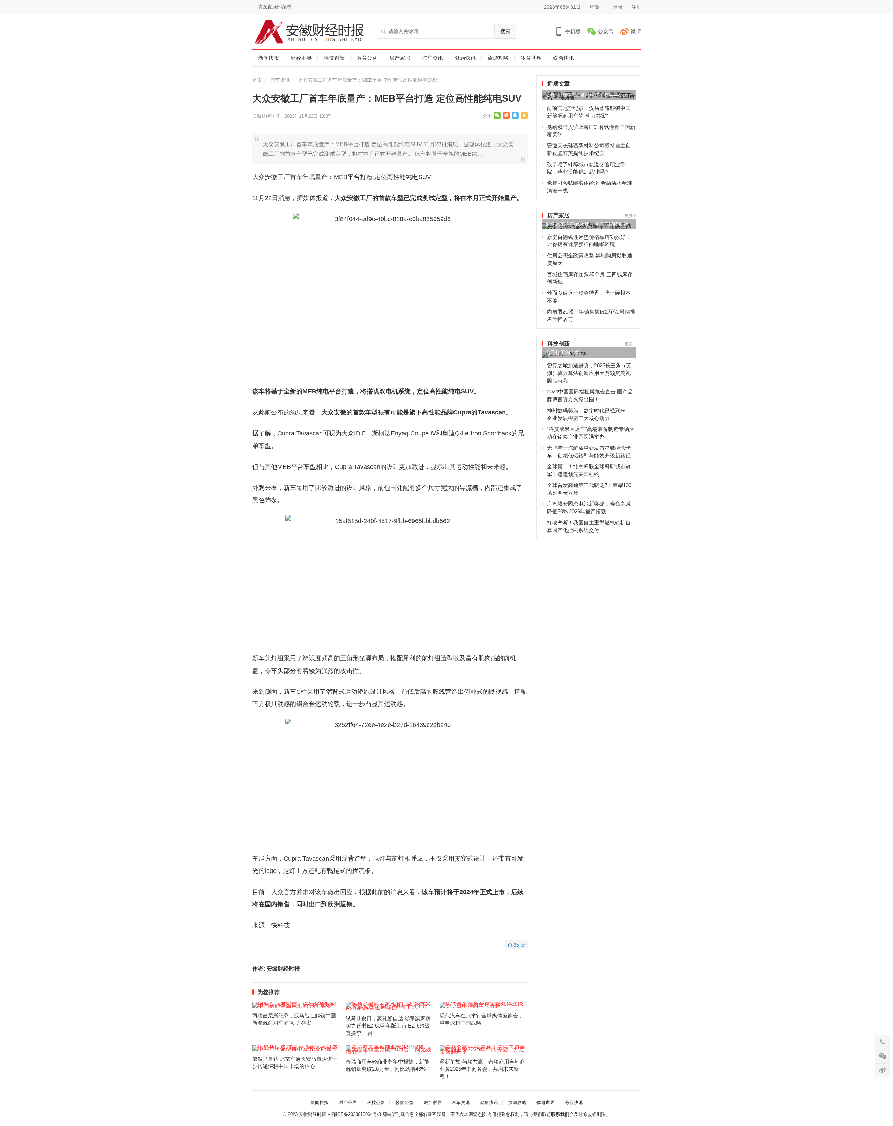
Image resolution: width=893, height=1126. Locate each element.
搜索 (505, 31)
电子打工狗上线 (563, 352)
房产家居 (399, 58)
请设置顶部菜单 (274, 6)
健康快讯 (465, 58)
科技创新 (334, 58)
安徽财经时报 (265, 116)
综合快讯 (563, 58)
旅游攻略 (498, 58)
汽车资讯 (432, 58)
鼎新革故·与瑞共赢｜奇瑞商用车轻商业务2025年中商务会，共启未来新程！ (482, 1069)
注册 (636, 7)
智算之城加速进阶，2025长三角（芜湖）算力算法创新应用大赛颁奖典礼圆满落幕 (589, 373)
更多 (629, 215)
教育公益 (367, 58)
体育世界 (530, 58)
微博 (636, 31)
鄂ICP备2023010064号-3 (356, 1114)
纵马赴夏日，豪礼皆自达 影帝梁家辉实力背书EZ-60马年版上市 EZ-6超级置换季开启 (388, 1025)
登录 (618, 7)
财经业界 (301, 58)
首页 (257, 80)
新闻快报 (268, 58)
